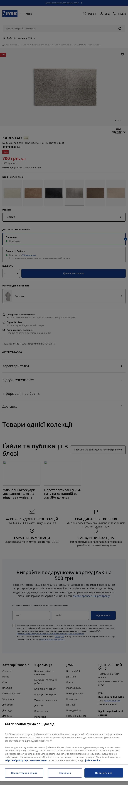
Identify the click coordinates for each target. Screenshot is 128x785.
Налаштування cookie (24, 772)
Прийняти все (103, 772)
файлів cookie (92, 760)
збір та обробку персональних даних (26, 760)
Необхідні (65, 772)
